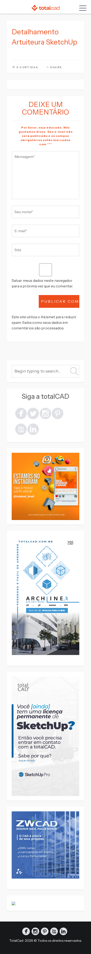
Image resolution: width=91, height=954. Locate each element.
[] (21, 428)
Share (56, 67)
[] (33, 428)
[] (21, 413)
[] (33, 413)
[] (45, 413)
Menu (81, 8)
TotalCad (16, 940)
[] (57, 413)
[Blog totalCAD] (45, 8)
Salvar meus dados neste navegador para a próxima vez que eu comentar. (42, 283)
